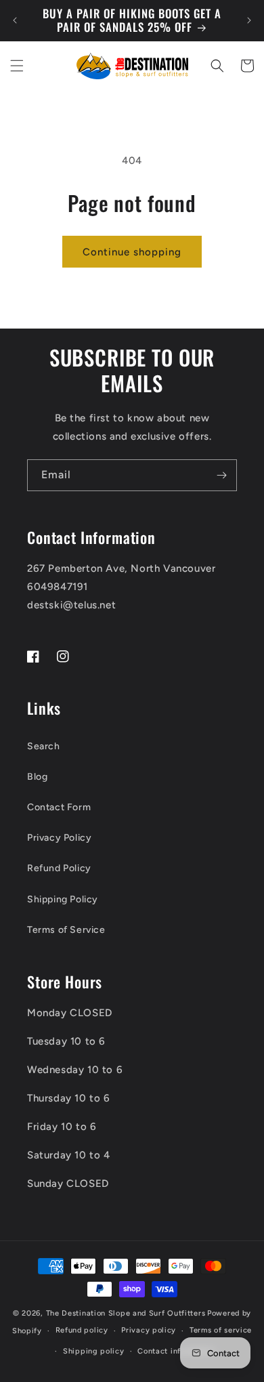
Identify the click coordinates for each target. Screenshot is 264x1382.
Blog (37, 776)
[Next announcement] (249, 20)
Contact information (175, 1351)
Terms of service (221, 1330)
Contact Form (59, 807)
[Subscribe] (221, 475)
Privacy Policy (59, 837)
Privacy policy (148, 1330)
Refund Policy (59, 868)
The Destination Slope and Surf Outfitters (126, 1313)
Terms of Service (66, 930)
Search (43, 746)
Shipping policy (94, 1351)
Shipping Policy (62, 899)
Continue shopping (132, 252)
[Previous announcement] (15, 20)
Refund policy (82, 1330)
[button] (17, 66)
